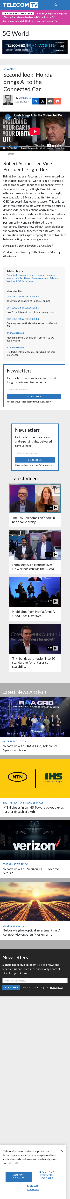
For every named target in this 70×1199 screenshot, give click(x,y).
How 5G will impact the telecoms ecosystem (30, 311)
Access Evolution (14, 741)
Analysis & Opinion (16, 275)
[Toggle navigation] (64, 4)
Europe (31, 275)
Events (40, 275)
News (27, 278)
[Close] (61, 1150)
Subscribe (34, 396)
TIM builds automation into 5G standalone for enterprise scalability (34, 662)
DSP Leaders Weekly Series (23, 296)
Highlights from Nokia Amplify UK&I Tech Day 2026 (33, 613)
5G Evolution (15, 333)
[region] (33, 1172)
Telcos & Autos (40, 278)
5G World (15, 33)
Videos (29, 281)
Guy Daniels (25, 97)
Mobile (19, 278)
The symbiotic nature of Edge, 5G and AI (28, 300)
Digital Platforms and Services (23, 802)
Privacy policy (44, 401)
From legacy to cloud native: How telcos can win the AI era (33, 566)
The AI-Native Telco (15, 864)
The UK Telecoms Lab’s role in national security (33, 520)
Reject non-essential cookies (47, 1174)
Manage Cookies (33, 1188)
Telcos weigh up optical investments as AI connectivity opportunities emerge (32, 932)
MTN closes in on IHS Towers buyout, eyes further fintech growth (33, 809)
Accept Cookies (18, 1177)
